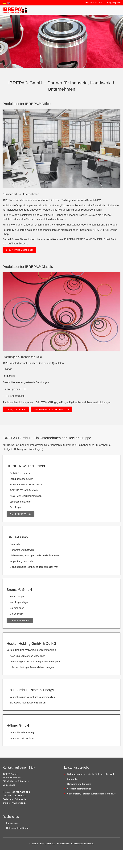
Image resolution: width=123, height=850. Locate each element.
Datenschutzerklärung (17, 828)
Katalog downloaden (15, 409)
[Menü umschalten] (117, 10)
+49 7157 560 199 (94, 2)
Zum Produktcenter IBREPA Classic (51, 409)
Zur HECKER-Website (20, 514)
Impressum (12, 823)
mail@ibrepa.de (113, 2)
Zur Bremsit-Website (19, 620)
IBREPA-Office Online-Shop (19, 249)
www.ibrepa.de (19, 803)
